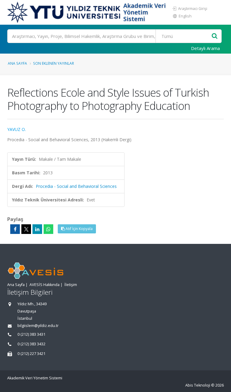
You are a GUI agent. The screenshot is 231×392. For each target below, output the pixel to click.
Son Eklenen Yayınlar (53, 63)
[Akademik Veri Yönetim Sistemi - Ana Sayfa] (64, 12)
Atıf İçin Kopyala (79, 228)
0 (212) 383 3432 (31, 344)
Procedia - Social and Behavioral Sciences (76, 186)
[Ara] (214, 36)
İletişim (70, 284)
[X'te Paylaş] (26, 229)
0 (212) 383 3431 (31, 334)
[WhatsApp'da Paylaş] (48, 229)
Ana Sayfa (17, 63)
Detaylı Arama (205, 48)
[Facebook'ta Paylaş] (15, 229)
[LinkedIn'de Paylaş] (37, 229)
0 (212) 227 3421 (31, 353)
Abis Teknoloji (197, 385)
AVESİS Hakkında (44, 284)
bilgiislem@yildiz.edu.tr (38, 325)
